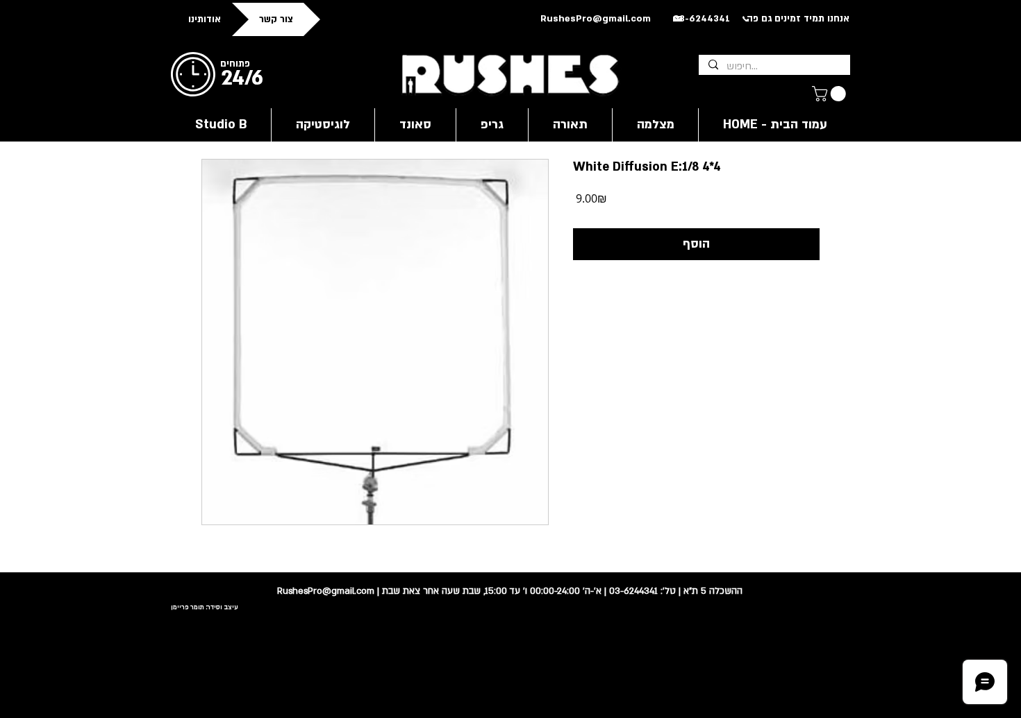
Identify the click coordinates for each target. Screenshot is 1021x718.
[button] (830, 93)
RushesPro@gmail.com (595, 18)
